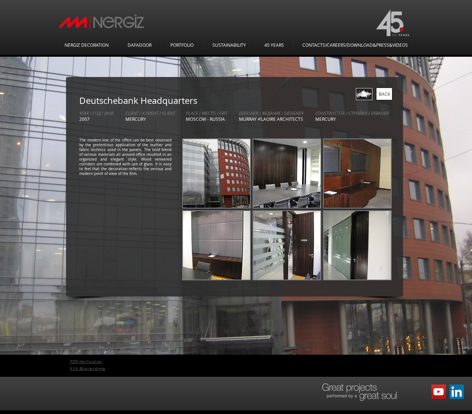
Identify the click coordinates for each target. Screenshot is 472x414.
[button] (216, 173)
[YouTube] (438, 392)
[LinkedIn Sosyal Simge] (457, 392)
